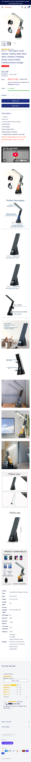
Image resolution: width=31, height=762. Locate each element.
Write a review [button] (15, 680)
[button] (5, 49)
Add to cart (15, 101)
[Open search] (22, 7)
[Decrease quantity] (9, 95)
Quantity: (4, 95)
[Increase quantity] (17, 95)
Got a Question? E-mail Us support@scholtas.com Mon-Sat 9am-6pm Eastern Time (15, 2)
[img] (12, 701)
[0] (28, 7)
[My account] (25, 7)
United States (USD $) (7, 734)
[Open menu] (2, 7)
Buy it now (15, 105)
